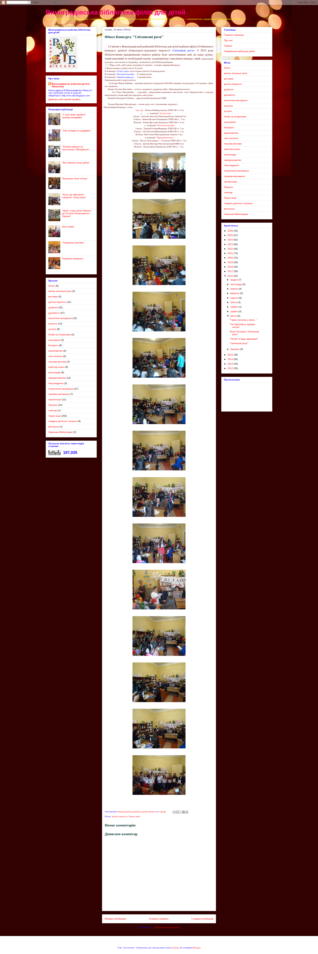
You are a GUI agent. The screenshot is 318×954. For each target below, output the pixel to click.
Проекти (52, 405)
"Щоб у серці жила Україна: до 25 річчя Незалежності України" (77, 213)
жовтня (234, 288)
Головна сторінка (158, 918)
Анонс (51, 285)
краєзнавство (55, 350)
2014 (231, 359)
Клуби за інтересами (59, 334)
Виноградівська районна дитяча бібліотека (71, 85)
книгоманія (54, 340)
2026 (231, 230)
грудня (234, 279)
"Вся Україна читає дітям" (76, 162)
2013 (231, 363)
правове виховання (58, 394)
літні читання (55, 356)
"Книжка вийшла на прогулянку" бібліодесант (75, 148)
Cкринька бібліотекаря (60, 432)
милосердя (54, 372)
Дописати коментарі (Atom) (167, 927)
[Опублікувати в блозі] (177, 812)
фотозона (53, 426)
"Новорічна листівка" (73, 242)
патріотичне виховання (60, 388)
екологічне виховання (60, 318)
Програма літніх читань (74, 178)
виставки (53, 296)
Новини (228, 45)
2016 (231, 276)
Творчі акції (134, 816)
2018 (231, 266)
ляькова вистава (57, 361)
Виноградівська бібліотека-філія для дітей (116, 12)
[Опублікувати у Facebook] (183, 812)
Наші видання (55, 383)
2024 (231, 239)
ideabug (175, 947)
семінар (52, 410)
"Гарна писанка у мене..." (243, 319)
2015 (231, 354)
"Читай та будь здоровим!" (244, 339)
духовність (54, 313)
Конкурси (53, 345)
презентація (54, 399)
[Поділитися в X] (180, 812)
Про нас (228, 40)
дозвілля (53, 307)
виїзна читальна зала (59, 291)
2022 (231, 248)
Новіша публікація (115, 918)
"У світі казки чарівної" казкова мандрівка (74, 116)
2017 (231, 271)
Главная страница (234, 35)
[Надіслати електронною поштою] (174, 812)
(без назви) (68, 226)
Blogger (196, 947)
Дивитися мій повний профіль (64, 99)
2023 (231, 244)
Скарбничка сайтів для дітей (239, 51)
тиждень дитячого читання (62, 421)
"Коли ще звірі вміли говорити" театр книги (74, 196)
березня (235, 349)
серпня (234, 298)
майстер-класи (56, 367)
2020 (231, 257)
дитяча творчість (120, 816)
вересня (235, 293)
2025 (231, 235)
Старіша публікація (202, 918)
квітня (233, 316)
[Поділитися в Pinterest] (186, 812)
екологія (52, 323)
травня (234, 311)
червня (234, 306)
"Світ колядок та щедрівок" (76, 130)
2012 (231, 368)
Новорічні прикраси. (73, 258)
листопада (236, 284)
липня (234, 302)
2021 (231, 253)
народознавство (57, 378)
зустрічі (52, 329)
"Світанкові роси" (239, 343)
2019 (231, 262)
